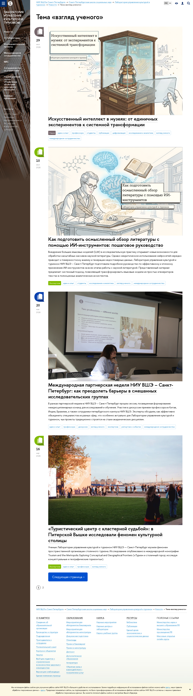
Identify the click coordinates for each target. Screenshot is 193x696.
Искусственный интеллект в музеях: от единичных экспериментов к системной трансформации (103, 121)
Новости (8, 31)
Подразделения (43, 636)
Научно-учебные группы (107, 633)
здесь (168, 687)
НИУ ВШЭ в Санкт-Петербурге (50, 609)
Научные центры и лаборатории (104, 627)
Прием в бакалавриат (75, 644)
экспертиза (113, 426)
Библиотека (132, 622)
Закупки (39, 655)
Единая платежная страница (48, 675)
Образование (74, 618)
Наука (100, 618)
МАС (6, 61)
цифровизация (118, 133)
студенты (91, 133)
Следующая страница (67, 577)
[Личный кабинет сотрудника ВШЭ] (182, 3)
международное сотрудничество (64, 138)
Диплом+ (70, 652)
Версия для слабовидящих (47, 671)
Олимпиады (71, 640)
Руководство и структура (47, 632)
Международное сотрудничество (12, 54)
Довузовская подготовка (77, 636)
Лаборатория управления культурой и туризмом (131, 609)
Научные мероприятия (106, 622)
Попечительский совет (46, 647)
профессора (78, 133)
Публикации (132, 626)
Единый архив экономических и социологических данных (138, 633)
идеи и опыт (63, 133)
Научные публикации (10, 97)
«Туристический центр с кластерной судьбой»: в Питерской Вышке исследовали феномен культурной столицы (105, 534)
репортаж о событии (131, 426)
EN (170, 3)
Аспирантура (72, 662)
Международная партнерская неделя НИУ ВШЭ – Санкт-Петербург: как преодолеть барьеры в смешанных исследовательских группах (110, 390)
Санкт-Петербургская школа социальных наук (86, 609)
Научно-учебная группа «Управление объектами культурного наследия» (12, 83)
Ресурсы (132, 618)
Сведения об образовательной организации (44, 625)
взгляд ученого (163, 133)
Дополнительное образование (74, 657)
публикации (104, 133)
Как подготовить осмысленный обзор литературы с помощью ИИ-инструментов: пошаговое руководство (105, 242)
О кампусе (43, 618)
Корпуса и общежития (46, 651)
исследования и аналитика (141, 133)
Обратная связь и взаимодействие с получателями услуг (75, 669)
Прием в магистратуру (76, 648)
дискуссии (83, 426)
